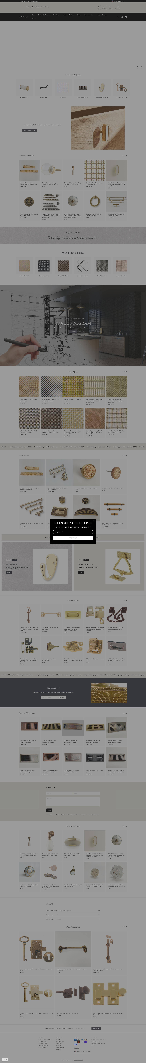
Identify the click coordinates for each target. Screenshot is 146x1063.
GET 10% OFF (73, 538)
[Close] (94, 521)
